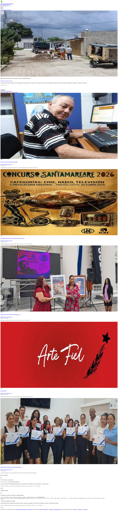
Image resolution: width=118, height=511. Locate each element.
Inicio (1, 3)
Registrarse (9, 9)
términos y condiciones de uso (56, 509)
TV (10, 4)
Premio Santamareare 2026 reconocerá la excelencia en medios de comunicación (12, 238)
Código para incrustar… (14, 92)
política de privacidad (43, 509)
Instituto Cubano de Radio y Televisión (24, 509)
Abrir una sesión (3, 9)
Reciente (4, 3)
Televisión (11, 3)
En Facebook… (9, 91)
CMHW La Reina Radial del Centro (6, 80)
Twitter (74, 509)
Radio (8, 3)
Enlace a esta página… (4, 92)
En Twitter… (3, 91)
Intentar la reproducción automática (8, 501)
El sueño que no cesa (3, 390)
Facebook (79, 509)
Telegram (85, 509)
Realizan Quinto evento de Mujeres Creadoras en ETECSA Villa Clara (10, 467)
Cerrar (1, 488)
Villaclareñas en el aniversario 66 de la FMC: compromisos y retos (10, 314)
